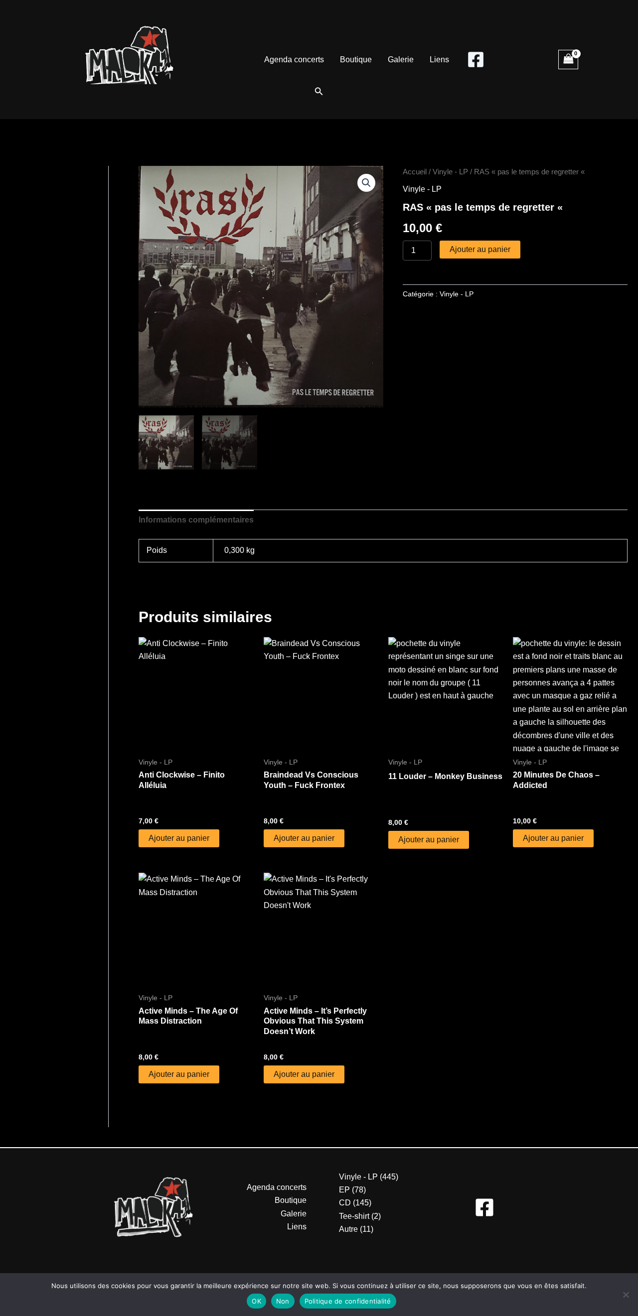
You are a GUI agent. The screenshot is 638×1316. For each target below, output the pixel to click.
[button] (319, 91)
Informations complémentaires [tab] (196, 520)
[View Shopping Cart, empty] (568, 59)
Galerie (401, 59)
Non (283, 1301)
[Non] (626, 1295)
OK (256, 1301)
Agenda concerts (294, 59)
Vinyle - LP (450, 172)
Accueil (415, 172)
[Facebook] (475, 59)
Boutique (356, 59)
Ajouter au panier (480, 249)
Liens (439, 59)
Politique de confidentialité (348, 1301)
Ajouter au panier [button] (179, 838)
